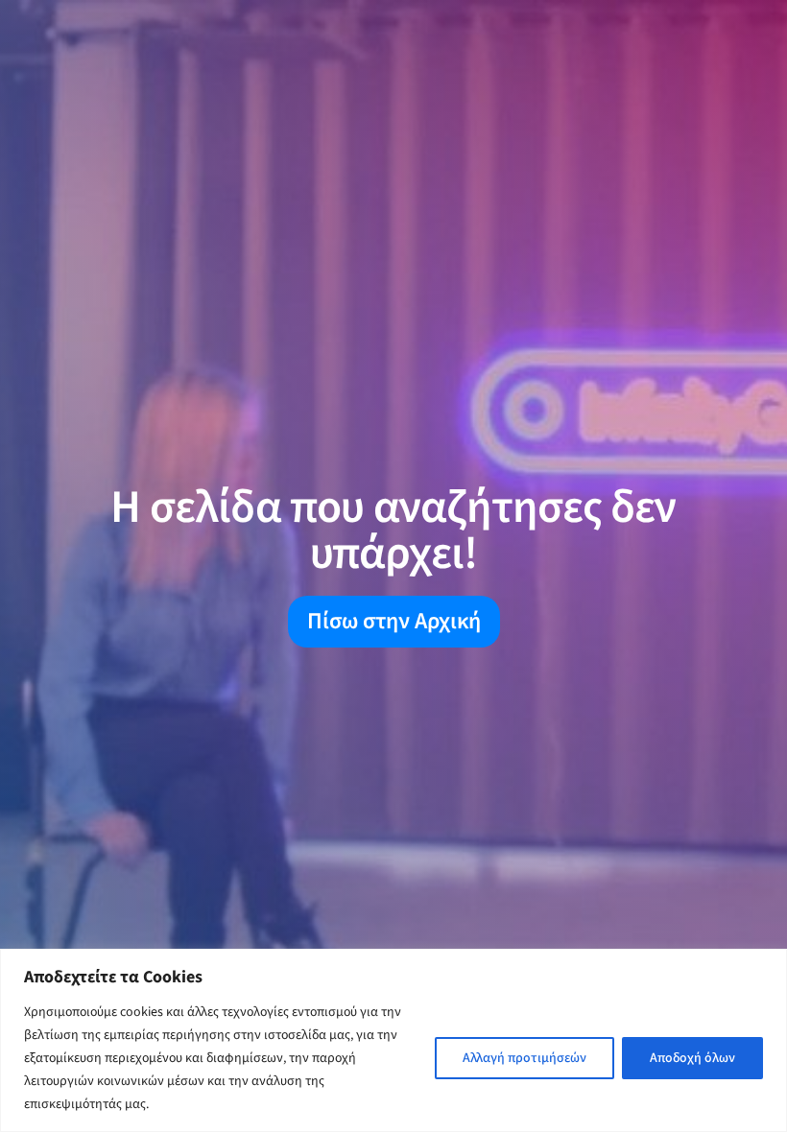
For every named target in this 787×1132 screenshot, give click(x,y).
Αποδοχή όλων (692, 1058)
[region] (393, 1040)
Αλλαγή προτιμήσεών (524, 1058)
